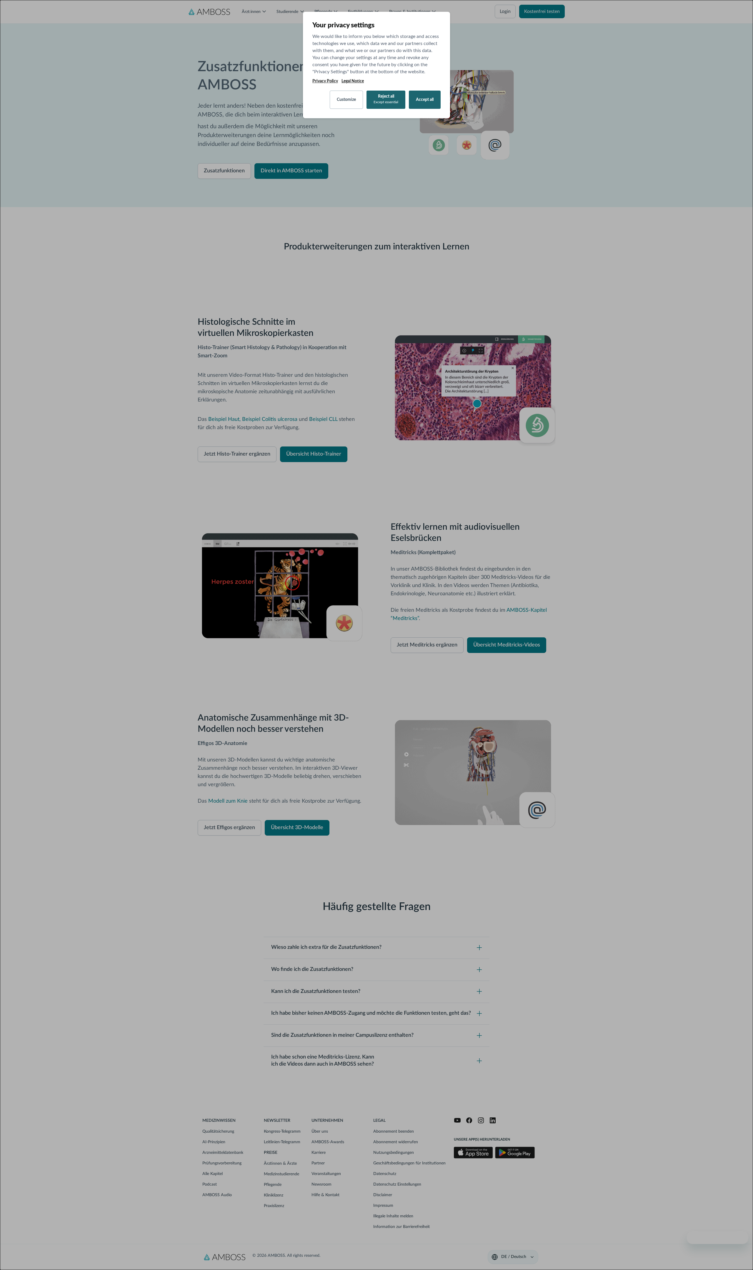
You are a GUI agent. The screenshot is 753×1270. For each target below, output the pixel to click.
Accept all (425, 100)
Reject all (386, 99)
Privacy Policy (325, 81)
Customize (346, 100)
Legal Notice (352, 81)
